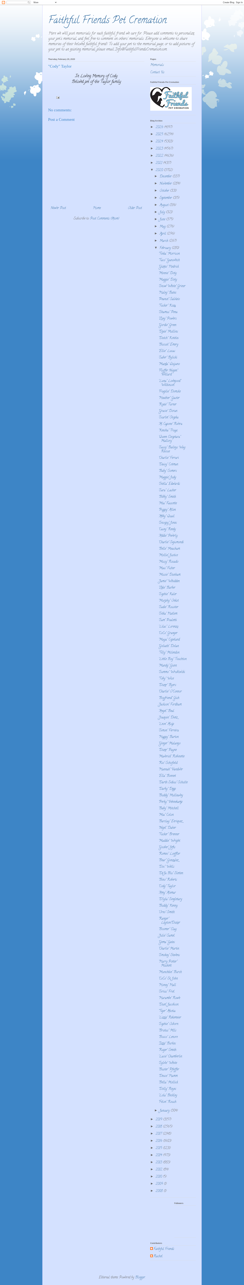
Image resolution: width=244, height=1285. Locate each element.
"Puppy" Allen (167, 510)
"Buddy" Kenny (168, 905)
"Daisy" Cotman (168, 464)
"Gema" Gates (167, 942)
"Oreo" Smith (167, 912)
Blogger (140, 1277)
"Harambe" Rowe (169, 998)
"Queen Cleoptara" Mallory (170, 439)
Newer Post (58, 208)
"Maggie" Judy (167, 477)
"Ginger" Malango (169, 743)
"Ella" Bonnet (167, 776)
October (165, 191)
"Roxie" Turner (167, 404)
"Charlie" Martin (169, 948)
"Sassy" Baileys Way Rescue (172, 449)
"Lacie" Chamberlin (170, 1056)
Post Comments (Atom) (104, 218)
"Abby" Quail (166, 516)
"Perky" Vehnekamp (170, 802)
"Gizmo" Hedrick (169, 266)
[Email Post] (57, 98)
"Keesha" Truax (168, 430)
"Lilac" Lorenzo (168, 626)
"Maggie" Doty (168, 279)
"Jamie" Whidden (169, 581)
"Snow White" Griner (172, 286)
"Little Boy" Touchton (173, 659)
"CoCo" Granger (168, 633)
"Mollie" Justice (168, 555)
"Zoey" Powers (168, 318)
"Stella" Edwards (169, 484)
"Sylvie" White (168, 1063)
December (166, 176)
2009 (160, 1184)
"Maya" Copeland (169, 639)
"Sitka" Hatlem (168, 613)
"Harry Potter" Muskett (168, 963)
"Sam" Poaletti (168, 620)
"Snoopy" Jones (168, 523)
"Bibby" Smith (167, 497)
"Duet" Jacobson (168, 1004)
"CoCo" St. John (168, 978)
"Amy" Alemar (167, 892)
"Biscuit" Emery (168, 344)
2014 (159, 1155)
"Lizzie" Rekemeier (170, 1017)
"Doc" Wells (166, 866)
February (166, 248)
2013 (159, 1162)
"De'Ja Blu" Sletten (171, 873)
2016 (159, 1141)
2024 (160, 141)
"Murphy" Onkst (169, 600)
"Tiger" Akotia (167, 1011)
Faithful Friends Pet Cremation (107, 21)
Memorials (157, 65)
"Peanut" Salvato (169, 299)
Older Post (135, 208)
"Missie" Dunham (169, 574)
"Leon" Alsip (166, 724)
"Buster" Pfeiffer (169, 1069)
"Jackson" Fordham (170, 704)
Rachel (158, 1257)
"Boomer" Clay (168, 929)
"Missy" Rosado (168, 561)
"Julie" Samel (167, 935)
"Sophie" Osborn (168, 1024)
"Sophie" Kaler (168, 594)
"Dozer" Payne (168, 750)
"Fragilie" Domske (170, 391)
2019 (159, 1119)
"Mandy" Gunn (168, 665)
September (166, 198)
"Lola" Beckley (168, 1095)
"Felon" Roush (167, 1102)
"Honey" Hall (167, 985)
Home (97, 208)
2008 (160, 1191)
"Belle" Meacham (169, 548)
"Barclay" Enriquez (170, 821)
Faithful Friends (164, 1249)
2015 (159, 1148)
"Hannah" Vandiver (171, 769)
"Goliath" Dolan (169, 646)
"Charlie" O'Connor (170, 691)
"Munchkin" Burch (170, 972)
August (164, 205)
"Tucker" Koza (167, 305)
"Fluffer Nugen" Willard (168, 372)
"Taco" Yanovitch (169, 260)
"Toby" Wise (166, 678)
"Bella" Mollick (168, 1082)
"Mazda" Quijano (169, 364)
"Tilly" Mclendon (169, 652)
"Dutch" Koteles (169, 338)
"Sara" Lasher (167, 490)
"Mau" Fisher (167, 568)
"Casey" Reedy (167, 529)
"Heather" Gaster (169, 398)
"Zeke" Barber (167, 587)
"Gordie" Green (167, 325)
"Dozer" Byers (167, 685)
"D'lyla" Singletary (170, 899)
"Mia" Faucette (168, 503)
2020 (160, 170)
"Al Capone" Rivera (170, 424)
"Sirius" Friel (166, 991)
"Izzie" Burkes (167, 1043)
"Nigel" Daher (167, 828)
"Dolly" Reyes (167, 1089)
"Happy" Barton (169, 737)
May (163, 226)
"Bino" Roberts (168, 879)
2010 (159, 1176)
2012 (159, 1169)
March (164, 241)
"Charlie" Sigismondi (171, 542)
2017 (159, 1134)
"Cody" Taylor (167, 886)
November (166, 183)
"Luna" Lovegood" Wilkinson (170, 383)
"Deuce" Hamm (168, 1076)
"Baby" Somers (168, 471)
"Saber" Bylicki (168, 357)
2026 (160, 127)
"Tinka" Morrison (169, 253)
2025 (160, 134)
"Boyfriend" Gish (169, 698)
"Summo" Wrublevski (172, 672)
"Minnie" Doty (168, 273)
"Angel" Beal (166, 711)
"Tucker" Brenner (169, 834)
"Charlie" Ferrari (169, 458)
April (163, 233)
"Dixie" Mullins (168, 331)
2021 (159, 163)
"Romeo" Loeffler (169, 854)
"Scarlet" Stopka (168, 417)
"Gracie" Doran (168, 411)
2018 (159, 1126)
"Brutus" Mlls (167, 1030)
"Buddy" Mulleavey (171, 795)
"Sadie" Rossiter (168, 607)
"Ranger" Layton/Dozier (169, 920)
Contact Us (157, 72)
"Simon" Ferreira (169, 730)
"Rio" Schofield (168, 763)
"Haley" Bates (167, 292)
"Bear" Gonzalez (168, 860)
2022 (160, 156)
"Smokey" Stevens (169, 955)
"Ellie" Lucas (167, 351)
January (165, 1110)
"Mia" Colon (166, 815)
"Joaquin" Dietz (168, 717)
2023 (160, 148)
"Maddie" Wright (169, 841)
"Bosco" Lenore (168, 1037)
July (163, 212)
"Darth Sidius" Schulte (173, 782)
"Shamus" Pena (168, 312)
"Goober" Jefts (167, 847)
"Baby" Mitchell (169, 808)
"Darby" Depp (167, 789)
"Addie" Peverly (168, 535)
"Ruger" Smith (167, 1050)
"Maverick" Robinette (171, 756)
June (163, 219)
